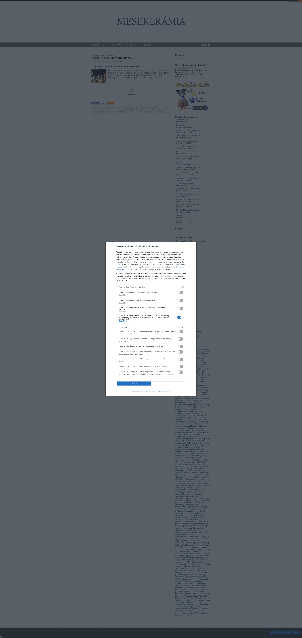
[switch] (180, 292)
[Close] (192, 246)
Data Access (151, 392)
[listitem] (151, 287)
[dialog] (151, 319)
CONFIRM (134, 383)
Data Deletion (138, 392)
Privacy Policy (164, 392)
